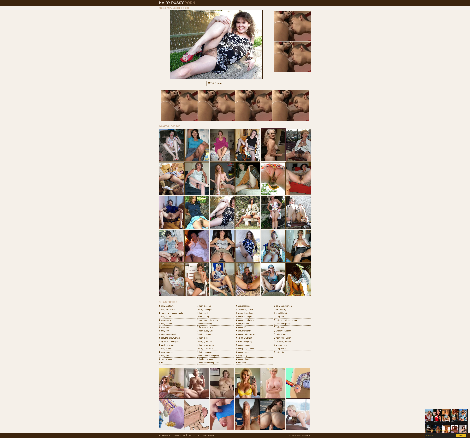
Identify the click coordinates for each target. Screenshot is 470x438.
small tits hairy (282, 313)
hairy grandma (205, 341)
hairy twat (280, 327)
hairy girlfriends (205, 334)
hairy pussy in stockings (286, 320)
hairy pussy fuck (206, 331)
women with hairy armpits (171, 313)
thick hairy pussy (283, 324)
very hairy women (283, 341)
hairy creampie (205, 309)
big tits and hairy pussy (170, 341)
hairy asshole (166, 324)
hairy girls (203, 338)
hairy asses (165, 320)
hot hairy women (206, 359)
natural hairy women (246, 334)
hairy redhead (243, 359)
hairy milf (241, 327)
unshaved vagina (283, 331)
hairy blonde (165, 349)
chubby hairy (166, 359)
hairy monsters (205, 352)
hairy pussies (243, 352)
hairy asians (165, 317)
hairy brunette (166, 352)
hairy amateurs (167, 306)
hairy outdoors (243, 345)
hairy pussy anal (167, 309)
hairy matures (243, 324)
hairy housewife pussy (208, 363)
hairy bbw (164, 331)
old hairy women (244, 338)
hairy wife (280, 352)
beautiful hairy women (170, 338)
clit (161, 363)
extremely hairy (205, 324)
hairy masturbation (245, 320)
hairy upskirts (282, 334)
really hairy (242, 356)
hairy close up (205, 306)
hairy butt (164, 356)
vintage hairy (281, 345)
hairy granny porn (206, 345)
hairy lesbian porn (245, 317)
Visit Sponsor (216, 83)
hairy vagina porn (283, 338)
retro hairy (241, 363)
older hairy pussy (244, 341)
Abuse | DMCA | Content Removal (172, 435)
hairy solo (280, 317)
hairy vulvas (281, 349)
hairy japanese (243, 306)
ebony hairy (204, 317)
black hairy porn (167, 345)
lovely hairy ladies (245, 309)
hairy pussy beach (168, 334)
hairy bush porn (206, 349)
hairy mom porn (244, 331)
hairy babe (165, 327)
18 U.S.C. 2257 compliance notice (201, 435)
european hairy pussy (208, 320)
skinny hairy (281, 309)
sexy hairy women (284, 306)
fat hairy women (206, 327)
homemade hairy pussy (209, 356)
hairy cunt (203, 313)
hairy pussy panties (245, 349)
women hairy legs (245, 313)
